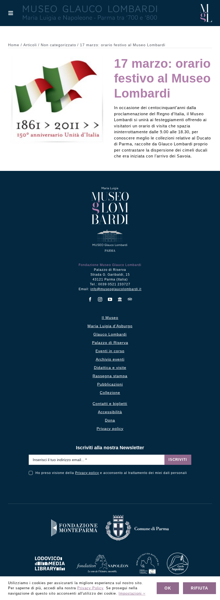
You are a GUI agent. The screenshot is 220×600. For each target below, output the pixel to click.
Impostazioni (131, 593)
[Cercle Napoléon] (177, 554)
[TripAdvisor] (130, 299)
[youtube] (110, 299)
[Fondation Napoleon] (102, 556)
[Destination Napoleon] (147, 555)
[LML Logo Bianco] (50, 555)
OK (167, 588)
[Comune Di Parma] (137, 517)
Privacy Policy (90, 588)
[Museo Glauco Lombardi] (206, 6)
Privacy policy (87, 473)
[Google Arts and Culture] (120, 299)
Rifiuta (199, 588)
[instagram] (100, 299)
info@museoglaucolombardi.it (115, 289)
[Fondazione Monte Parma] (74, 521)
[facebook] (90, 299)
